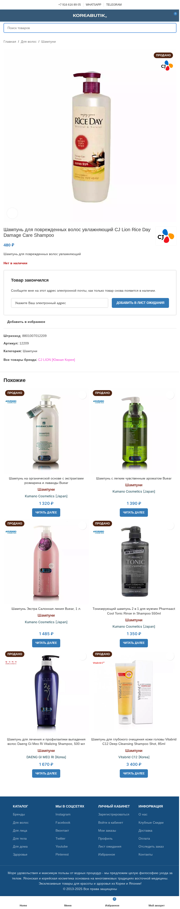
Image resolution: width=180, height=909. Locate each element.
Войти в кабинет (110, 822)
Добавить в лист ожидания (140, 303)
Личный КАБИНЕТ (114, 806)
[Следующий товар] (173, 41)
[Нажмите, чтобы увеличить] (12, 213)
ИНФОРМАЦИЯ (151, 806)
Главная (10, 41)
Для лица (20, 830)
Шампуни (48, 41)
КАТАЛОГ (20, 806)
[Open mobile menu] (5, 15)
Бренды (19, 814)
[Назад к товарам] (168, 41)
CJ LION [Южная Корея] (56, 360)
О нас (143, 814)
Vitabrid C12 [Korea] (134, 757)
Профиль (105, 838)
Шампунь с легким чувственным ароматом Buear (134, 478)
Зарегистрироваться (113, 814)
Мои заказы (107, 830)
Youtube (62, 846)
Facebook (63, 822)
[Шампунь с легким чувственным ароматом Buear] (133, 431)
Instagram (63, 814)
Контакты (146, 854)
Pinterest (62, 854)
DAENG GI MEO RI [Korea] (46, 757)
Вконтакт (62, 830)
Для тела (20, 838)
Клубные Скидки (151, 822)
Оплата (144, 838)
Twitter (60, 838)
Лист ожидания (109, 846)
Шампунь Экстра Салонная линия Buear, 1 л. (46, 609)
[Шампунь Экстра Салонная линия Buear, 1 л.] (46, 561)
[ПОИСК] (171, 28)
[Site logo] (90, 15)
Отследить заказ (151, 846)
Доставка (145, 830)
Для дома (20, 846)
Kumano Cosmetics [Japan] (46, 496)
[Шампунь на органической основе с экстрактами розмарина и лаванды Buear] (46, 431)
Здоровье (20, 854)
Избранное (106, 854)
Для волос (29, 41)
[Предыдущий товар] (162, 41)
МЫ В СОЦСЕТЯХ (70, 806)
